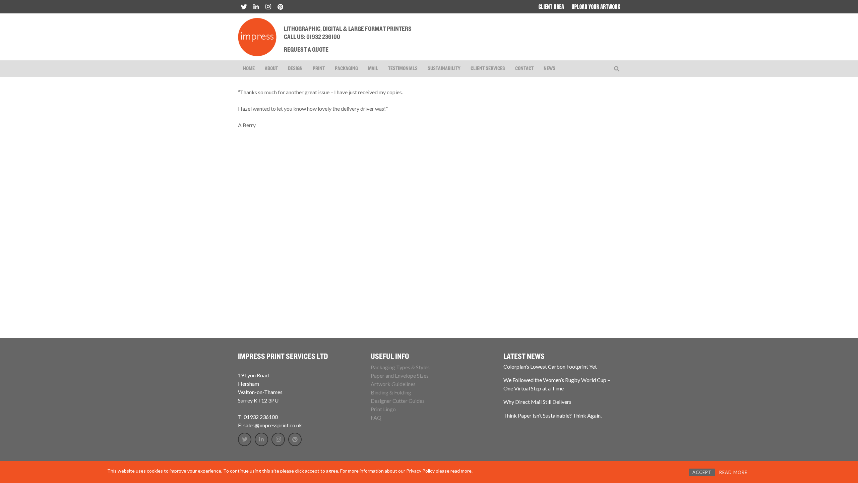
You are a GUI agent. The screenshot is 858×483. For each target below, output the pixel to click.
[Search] (617, 68)
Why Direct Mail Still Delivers (537, 401)
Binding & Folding (391, 392)
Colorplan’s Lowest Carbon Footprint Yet (550, 366)
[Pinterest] (280, 7)
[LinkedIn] (256, 7)
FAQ (376, 417)
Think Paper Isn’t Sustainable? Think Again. (552, 415)
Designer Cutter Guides (398, 400)
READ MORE (733, 472)
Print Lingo (383, 409)
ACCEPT (702, 472)
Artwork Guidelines (393, 384)
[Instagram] (268, 7)
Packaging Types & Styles (400, 367)
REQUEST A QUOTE (306, 50)
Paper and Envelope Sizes (400, 375)
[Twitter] (244, 7)
